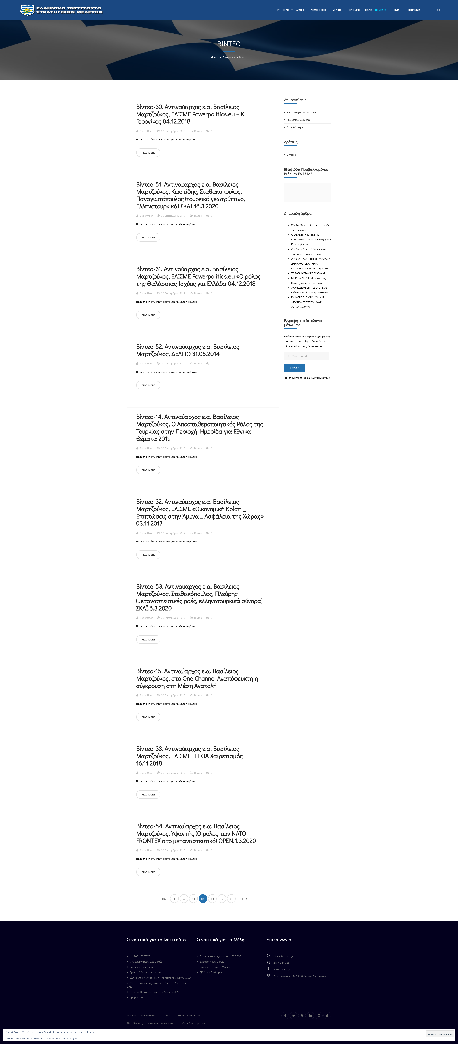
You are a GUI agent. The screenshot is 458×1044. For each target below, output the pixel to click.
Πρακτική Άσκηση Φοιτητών (145, 972)
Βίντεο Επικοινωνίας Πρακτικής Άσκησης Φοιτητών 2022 (156, 984)
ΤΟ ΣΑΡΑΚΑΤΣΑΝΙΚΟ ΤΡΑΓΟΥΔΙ (308, 273)
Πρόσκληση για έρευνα (142, 967)
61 (231, 898)
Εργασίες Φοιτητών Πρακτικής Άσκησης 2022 (154, 992)
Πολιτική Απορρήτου (193, 1023)
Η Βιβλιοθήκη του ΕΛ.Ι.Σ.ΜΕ (301, 112)
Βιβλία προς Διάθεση (298, 119)
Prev (162, 898)
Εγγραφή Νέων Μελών (211, 961)
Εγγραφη (294, 367)
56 (212, 898)
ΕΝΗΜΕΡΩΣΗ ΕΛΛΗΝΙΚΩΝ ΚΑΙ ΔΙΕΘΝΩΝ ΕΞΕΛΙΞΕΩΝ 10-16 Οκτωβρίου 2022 (307, 302)
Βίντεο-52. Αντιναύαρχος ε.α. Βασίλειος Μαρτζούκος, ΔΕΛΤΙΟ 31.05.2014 (187, 350)
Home (214, 57)
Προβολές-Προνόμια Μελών (214, 967)
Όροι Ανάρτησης (296, 127)
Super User (146, 131)
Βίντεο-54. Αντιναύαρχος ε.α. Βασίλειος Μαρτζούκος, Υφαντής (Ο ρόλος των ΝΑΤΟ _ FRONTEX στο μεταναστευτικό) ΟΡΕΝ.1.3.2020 (196, 833)
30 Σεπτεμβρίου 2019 (173, 131)
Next (243, 898)
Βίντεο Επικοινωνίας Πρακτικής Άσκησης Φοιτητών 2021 (160, 977)
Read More (148, 152)
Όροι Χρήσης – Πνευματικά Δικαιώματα (152, 1023)
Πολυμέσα (229, 57)
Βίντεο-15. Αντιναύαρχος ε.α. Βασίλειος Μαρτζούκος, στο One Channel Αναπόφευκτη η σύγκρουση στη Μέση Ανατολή (197, 678)
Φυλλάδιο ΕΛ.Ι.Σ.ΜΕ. (140, 956)
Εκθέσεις (291, 154)
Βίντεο (198, 131)
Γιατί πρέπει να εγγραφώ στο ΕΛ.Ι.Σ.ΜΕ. (220, 956)
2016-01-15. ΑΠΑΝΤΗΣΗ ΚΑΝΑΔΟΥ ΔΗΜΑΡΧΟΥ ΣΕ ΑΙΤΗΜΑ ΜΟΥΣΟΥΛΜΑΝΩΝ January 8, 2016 (310, 263)
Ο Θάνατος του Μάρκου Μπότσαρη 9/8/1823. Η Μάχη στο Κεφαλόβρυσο (311, 239)
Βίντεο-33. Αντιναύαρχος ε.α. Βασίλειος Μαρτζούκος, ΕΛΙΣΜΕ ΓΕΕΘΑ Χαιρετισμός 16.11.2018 (189, 755)
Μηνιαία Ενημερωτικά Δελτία (146, 961)
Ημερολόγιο (136, 997)
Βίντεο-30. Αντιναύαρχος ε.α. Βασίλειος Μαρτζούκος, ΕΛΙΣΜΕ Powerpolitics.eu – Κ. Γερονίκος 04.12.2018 (191, 114)
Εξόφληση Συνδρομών (211, 972)
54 (193, 898)
